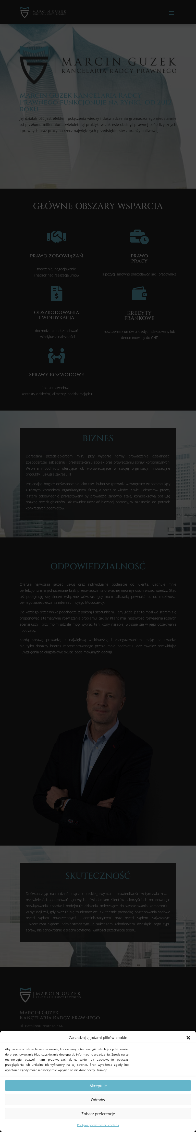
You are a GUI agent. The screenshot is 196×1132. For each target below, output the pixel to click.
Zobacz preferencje (98, 1113)
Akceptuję (98, 1085)
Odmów (98, 1099)
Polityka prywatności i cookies (98, 1125)
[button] (188, 1037)
